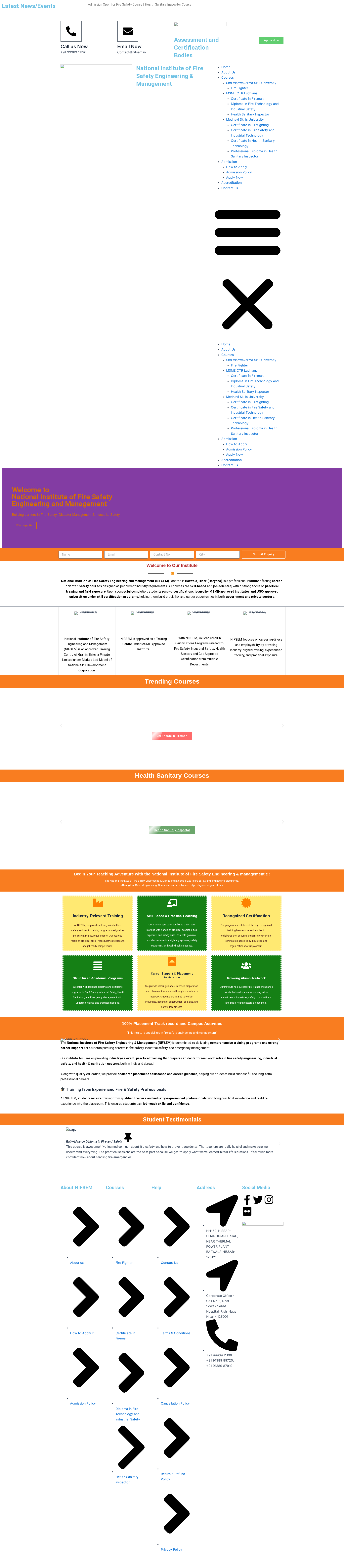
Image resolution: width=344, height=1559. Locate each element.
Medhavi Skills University (245, 119)
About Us (228, 72)
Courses (227, 77)
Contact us (229, 188)
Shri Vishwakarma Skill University (251, 83)
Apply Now (234, 177)
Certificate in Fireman (247, 99)
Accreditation (231, 183)
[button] (247, 268)
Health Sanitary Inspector (250, 114)
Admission (229, 162)
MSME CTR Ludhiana (242, 93)
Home (225, 67)
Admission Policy (239, 172)
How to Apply (236, 167)
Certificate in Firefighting (250, 125)
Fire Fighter (239, 88)
